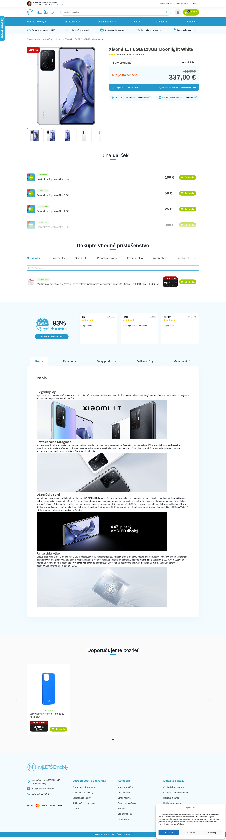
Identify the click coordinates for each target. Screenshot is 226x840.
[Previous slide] (16, 699)
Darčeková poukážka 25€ (53, 211)
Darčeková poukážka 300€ (53, 227)
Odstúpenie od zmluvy (82, 793)
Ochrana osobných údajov (175, 793)
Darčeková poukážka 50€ (53, 195)
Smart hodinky (124, 798)
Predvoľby (212, 832)
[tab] (113, 739)
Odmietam (190, 832)
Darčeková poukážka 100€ (53, 179)
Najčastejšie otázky (81, 798)
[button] (178, 12)
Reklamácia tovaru (165, 3)
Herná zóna (123, 819)
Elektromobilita (125, 814)
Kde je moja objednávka (83, 787)
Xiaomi (58, 39)
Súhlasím (169, 832)
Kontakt (194, 3)
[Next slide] (209, 699)
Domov (30, 39)
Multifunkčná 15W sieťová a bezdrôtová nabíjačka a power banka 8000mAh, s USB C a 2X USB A (98, 284)
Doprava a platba (182, 3)
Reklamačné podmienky (83, 803)
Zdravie (121, 808)
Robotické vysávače (127, 803)
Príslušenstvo (124, 793)
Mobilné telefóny (44, 39)
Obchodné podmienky (173, 787)
